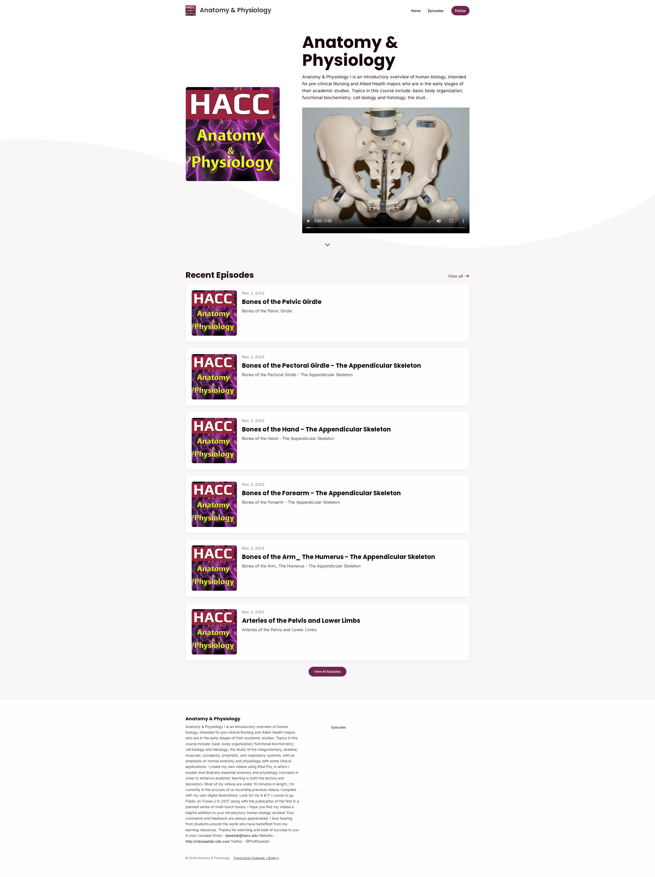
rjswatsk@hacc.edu (241, 835)
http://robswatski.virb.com (207, 841)
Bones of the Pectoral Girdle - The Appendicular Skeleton (331, 365)
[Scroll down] (327, 244)
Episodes (436, 10)
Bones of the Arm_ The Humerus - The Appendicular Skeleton (338, 557)
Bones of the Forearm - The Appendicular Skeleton (321, 493)
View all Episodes (327, 671)
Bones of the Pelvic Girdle (282, 302)
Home (416, 10)
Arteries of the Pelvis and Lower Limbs (301, 620)
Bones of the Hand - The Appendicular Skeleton (316, 429)
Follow (460, 10)
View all (456, 276)
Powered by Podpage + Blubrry (256, 858)
